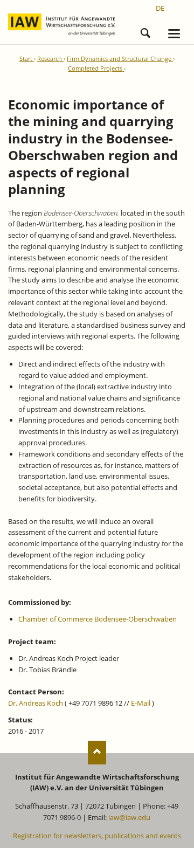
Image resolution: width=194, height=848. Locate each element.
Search (145, 31)
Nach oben (97, 752)
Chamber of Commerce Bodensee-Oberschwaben (97, 619)
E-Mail (140, 703)
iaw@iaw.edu (129, 817)
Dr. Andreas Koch (35, 703)
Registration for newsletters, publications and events (97, 835)
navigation (174, 33)
